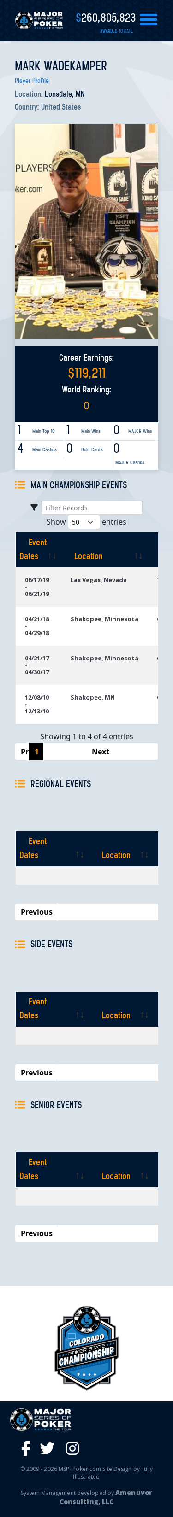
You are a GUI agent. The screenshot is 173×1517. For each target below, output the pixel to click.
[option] (86, 1348)
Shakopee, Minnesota (104, 619)
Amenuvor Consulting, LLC (106, 1497)
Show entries (86, 522)
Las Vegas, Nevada (99, 580)
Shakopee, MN (93, 697)
